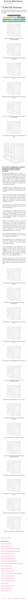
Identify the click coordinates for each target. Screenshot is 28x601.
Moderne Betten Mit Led (7, 546)
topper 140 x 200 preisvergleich (14, 15)
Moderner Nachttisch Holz (7, 588)
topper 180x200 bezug (7, 19)
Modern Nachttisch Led (6, 543)
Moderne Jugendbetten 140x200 (8, 580)
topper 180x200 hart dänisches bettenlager (16, 21)
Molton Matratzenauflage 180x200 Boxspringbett (12, 573)
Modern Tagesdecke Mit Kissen (8, 558)
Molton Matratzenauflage (7, 566)
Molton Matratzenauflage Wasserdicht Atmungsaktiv (12, 563)
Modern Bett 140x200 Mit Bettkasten (9, 561)
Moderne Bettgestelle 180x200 (8, 576)
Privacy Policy (16, 598)
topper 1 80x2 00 (16, 19)
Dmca (4, 598)
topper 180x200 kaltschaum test (9, 17)
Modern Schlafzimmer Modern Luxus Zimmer (11, 548)
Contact (9, 598)
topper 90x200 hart (21, 17)
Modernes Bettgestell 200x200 (8, 553)
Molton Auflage (5, 583)
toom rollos (23, 19)
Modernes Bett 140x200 (6, 568)
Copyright (23, 598)
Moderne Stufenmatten (6, 590)
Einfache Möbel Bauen (13, 1)
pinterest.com (8, 537)
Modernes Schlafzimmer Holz (8, 571)
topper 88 (5, 21)
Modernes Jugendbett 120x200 (8, 556)
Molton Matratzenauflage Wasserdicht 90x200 (11, 551)
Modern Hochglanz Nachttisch (8, 578)
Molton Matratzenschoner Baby (8, 585)
